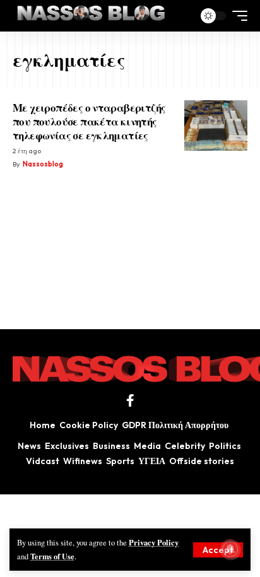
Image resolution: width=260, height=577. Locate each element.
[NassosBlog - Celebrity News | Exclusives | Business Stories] (92, 16)
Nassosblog (43, 164)
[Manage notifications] (230, 549)
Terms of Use (52, 556)
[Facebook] (130, 400)
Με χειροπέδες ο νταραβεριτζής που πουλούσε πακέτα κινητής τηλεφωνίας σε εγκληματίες (89, 121)
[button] (218, 549)
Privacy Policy (154, 542)
